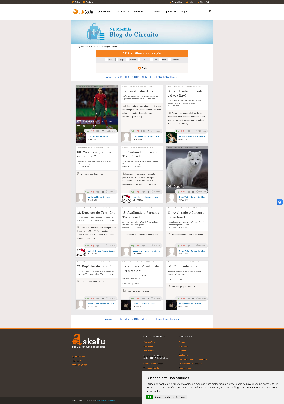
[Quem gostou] (102, 131)
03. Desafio (176, 186)
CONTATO (76, 361)
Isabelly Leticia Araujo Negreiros (148, 197)
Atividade (175, 60)
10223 (166, 77)
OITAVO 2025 (92, 139)
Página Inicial (82, 47)
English (185, 11)
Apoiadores (170, 11)
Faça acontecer (185, 368)
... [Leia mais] (150, 99)
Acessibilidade (177, 2)
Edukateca (183, 355)
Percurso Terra (149, 342)
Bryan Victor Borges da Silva (191, 197)
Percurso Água (149, 351)
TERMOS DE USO (79, 365)
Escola (111, 60)
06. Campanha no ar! (184, 266)
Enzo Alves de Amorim (98, 136)
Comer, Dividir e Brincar (153, 364)
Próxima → (175, 77)
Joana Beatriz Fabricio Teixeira (147, 136)
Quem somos (104, 11)
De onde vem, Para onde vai (190, 364)
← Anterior (108, 77)
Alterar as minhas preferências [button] (169, 397)
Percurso (144, 60)
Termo (208, 11)
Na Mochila (139, 11)
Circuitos (120, 11)
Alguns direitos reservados (105, 400)
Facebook (89, 2)
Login (191, 2)
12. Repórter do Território (96, 212)
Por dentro (183, 351)
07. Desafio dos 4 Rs (137, 91)
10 (146, 77)
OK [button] (149, 397)
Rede (157, 11)
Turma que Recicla (151, 368)
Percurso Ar (148, 346)
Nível (155, 60)
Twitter (77, 2)
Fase (164, 60)
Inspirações (183, 346)
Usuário (132, 60)
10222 (160, 77)
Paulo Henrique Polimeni (144, 304)
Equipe (121, 60)
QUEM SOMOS (78, 357)
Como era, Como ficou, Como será (193, 359)
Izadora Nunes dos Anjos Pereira (193, 136)
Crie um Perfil (204, 2)
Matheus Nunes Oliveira (99, 197)
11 (150, 77)
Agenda (182, 342)
